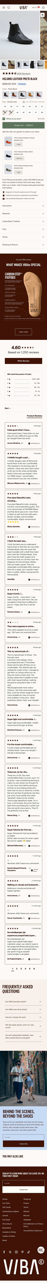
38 (23, 106)
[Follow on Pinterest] (22, 1252)
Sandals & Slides (9, 1232)
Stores (4, 1199)
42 (5, 112)
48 (42, 112)
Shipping (27, 1199)
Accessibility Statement (33, 1231)
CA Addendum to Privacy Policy (33, 1225)
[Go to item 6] (40, 65)
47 (36, 112)
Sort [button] (7, 408)
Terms (26, 1207)
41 (42, 106)
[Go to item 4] (26, 65)
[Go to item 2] (11, 65)
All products (7, 1224)
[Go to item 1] (4, 65)
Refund (26, 1211)
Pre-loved (6, 1220)
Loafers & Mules (8, 1236)
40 (36, 106)
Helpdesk (27, 1220)
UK (30, 102)
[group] (23, 347)
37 (17, 106)
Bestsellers (6, 1228)
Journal (5, 1215)
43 (11, 112)
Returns (27, 1215)
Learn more (23, 332)
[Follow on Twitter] (10, 1252)
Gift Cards (6, 1207)
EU (24, 102)
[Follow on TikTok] (28, 1252)
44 (17, 112)
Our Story (6, 1203)
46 (30, 112)
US (27, 102)
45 (23, 112)
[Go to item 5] (33, 65)
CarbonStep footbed (10, 1211)
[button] (12, 969)
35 (5, 106)
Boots (4, 1240)
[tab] (34, 416)
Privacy (26, 1203)
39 (30, 106)
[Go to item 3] (18, 65)
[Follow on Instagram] (16, 1252)
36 (11, 106)
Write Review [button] (23, 361)
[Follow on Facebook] (4, 1252)
